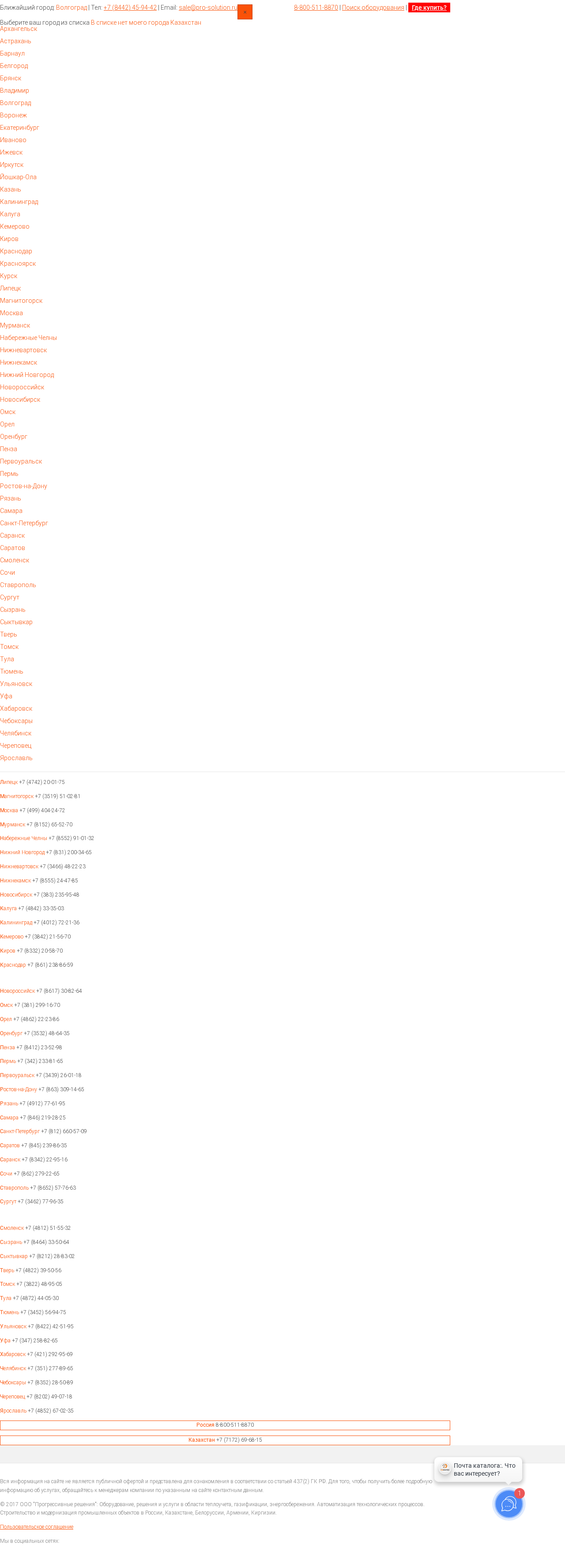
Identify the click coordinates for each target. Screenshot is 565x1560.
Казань (10, 189)
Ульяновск (16, 684)
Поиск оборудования (373, 7)
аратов (10, 1145)
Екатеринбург (19, 127)
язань (9, 1103)
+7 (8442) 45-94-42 (130, 7)
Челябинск (15, 733)
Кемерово (15, 226)
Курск (8, 276)
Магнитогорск (21, 301)
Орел (7, 424)
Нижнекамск (18, 362)
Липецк (10, 288)
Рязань (10, 498)
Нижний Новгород (27, 375)
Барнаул (12, 53)
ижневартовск (20, 866)
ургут (9, 1201)
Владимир (14, 90)
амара (10, 1118)
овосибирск (17, 895)
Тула (7, 659)
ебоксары (13, 1382)
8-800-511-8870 (316, 7)
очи (7, 1174)
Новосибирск (20, 399)
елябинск (13, 1368)
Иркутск (11, 165)
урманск (13, 824)
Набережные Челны (28, 338)
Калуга (10, 214)
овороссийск (18, 991)
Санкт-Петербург (24, 523)
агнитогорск (17, 796)
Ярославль (16, 758)
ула (6, 1298)
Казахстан (185, 22)
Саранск (12, 535)
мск (7, 1005)
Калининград (19, 202)
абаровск (13, 1354)
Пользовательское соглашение (36, 1527)
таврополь (15, 1188)
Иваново (13, 140)
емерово (12, 937)
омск (8, 1284)
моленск (12, 1228)
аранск (11, 1160)
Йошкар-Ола (18, 177)
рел (6, 1019)
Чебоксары (16, 721)
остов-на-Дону (19, 1089)
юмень (10, 1312)
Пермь (9, 474)
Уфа (6, 696)
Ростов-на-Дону (23, 486)
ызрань (11, 1242)
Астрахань (15, 41)
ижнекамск (16, 881)
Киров (9, 239)
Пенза (8, 449)
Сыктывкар (16, 622)
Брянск (10, 78)
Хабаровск (16, 708)
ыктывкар (14, 1256)
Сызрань (13, 610)
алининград (17, 922)
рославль (14, 1411)
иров (8, 951)
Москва (11, 313)
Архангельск (18, 29)
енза (8, 1047)
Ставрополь (18, 585)
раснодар (13, 965)
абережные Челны (24, 838)
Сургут (9, 597)
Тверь (8, 634)
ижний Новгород (23, 852)
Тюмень (11, 671)
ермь (8, 1061)
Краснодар (16, 251)
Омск (7, 412)
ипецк (9, 782)
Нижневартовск (23, 350)
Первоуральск (21, 461)
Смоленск (14, 560)
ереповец (13, 1397)
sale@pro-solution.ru (208, 7)
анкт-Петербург (20, 1131)
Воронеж (13, 115)
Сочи (7, 572)
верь (7, 1270)
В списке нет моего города (130, 22)
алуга (9, 908)
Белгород (14, 66)
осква (9, 810)
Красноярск (18, 263)
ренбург (12, 1033)
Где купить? (429, 7)
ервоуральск (18, 1075)
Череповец (15, 745)
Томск (9, 647)
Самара (11, 511)
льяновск (14, 1326)
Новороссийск (22, 387)
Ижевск (11, 152)
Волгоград (71, 7)
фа (6, 1341)
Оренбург (13, 436)
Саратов (12, 548)
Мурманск (15, 325)
